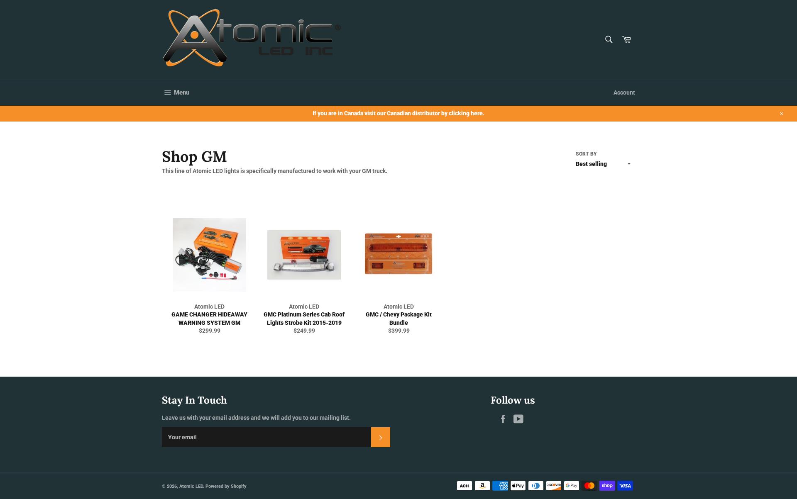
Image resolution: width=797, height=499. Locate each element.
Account (624, 92)
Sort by (586, 154)
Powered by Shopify (226, 486)
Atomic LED (191, 486)
